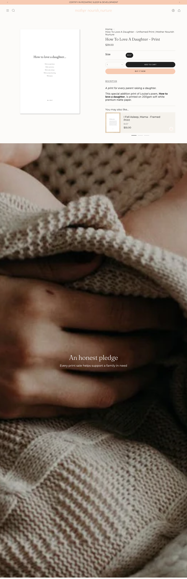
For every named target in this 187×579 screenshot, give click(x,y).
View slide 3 (146, 135)
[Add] (171, 129)
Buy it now (140, 71)
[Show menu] (7, 10)
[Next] (179, 2)
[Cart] (179, 10)
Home (108, 29)
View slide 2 (140, 135)
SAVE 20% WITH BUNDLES (93, 2)
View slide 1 (133, 135)
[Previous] (7, 2)
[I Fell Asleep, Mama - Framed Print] (113, 122)
